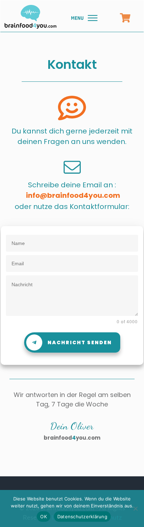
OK (43, 516)
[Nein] (135, 508)
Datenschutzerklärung (82, 516)
